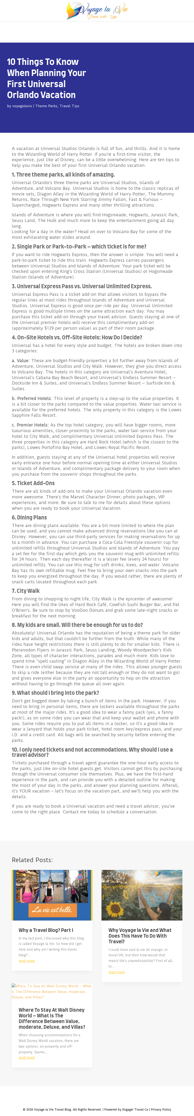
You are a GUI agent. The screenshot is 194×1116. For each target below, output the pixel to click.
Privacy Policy (161, 1109)
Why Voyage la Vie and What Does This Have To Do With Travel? (140, 936)
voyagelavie (22, 106)
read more (27, 961)
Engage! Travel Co (135, 1109)
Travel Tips (69, 106)
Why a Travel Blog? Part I (46, 930)
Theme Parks (46, 106)
